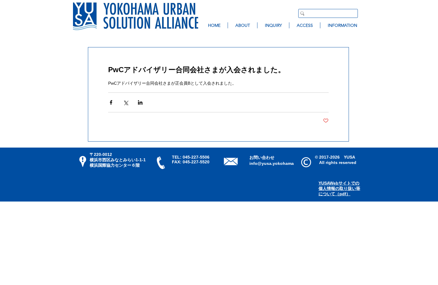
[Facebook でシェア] (111, 102)
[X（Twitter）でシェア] (125, 102)
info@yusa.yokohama (271, 163)
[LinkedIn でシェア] (140, 102)
